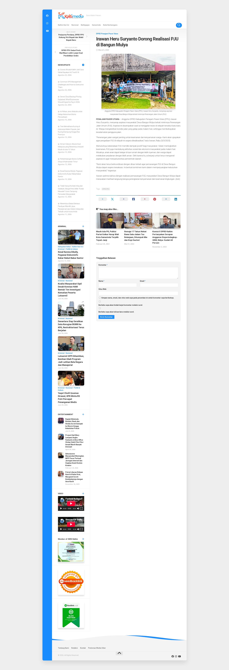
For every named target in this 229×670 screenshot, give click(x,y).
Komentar (103, 265)
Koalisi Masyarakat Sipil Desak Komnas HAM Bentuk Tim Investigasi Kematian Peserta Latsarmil (70, 289)
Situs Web (102, 289)
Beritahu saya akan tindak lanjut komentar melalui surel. (121, 305)
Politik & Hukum (72, 249)
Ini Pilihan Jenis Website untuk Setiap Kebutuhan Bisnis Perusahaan (70, 114)
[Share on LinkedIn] (170, 199)
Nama (101, 281)
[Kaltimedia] (47, 15)
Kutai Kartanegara (110, 25)
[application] (71, 503)
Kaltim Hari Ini (63, 25)
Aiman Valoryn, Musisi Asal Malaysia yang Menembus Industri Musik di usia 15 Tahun (71, 146)
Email (143, 281)
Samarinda (96, 25)
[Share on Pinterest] (148, 199)
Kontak (83, 648)
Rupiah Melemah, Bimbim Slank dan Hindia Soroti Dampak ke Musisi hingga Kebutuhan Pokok (74, 423)
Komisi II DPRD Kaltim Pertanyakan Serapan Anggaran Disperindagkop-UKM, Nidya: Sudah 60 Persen (164, 237)
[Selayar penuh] (81, 508)
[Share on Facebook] (127, 199)
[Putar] (61, 508)
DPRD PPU (105, 189)
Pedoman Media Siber (97, 648)
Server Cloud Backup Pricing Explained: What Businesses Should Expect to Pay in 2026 (69, 99)
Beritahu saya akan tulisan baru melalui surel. (116, 312)
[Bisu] (78, 508)
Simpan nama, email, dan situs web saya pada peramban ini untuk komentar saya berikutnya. (137, 298)
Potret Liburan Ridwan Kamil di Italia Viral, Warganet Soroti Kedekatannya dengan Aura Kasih (74, 476)
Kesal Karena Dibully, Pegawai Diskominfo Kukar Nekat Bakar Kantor (70, 173)
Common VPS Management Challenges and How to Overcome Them (70, 84)
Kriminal (61, 249)
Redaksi (74, 648)
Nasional (74, 25)
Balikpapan (85, 25)
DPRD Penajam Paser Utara (107, 34)
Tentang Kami (63, 648)
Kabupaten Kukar (64, 247)
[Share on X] (106, 199)
